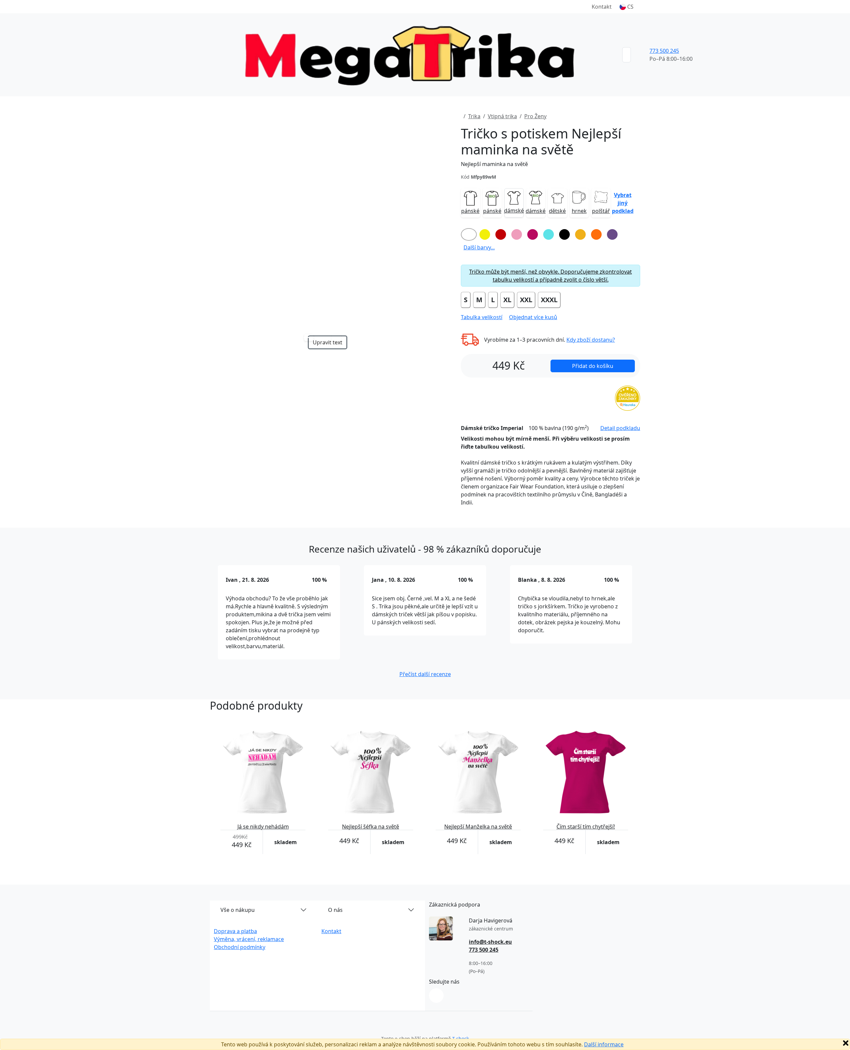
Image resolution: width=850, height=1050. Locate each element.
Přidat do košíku (592, 366)
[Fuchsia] (533, 234)
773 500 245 (664, 50)
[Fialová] (612, 234)
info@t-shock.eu (490, 941)
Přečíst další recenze (425, 674)
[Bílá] (469, 234)
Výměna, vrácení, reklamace (249, 939)
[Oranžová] (596, 234)
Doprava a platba (235, 931)
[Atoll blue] (548, 234)
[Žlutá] (485, 234)
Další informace (604, 1044)
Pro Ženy (535, 116)
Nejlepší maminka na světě (494, 164)
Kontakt (602, 6)
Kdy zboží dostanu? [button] (590, 339)
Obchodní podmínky (239, 947)
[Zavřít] (845, 1043)
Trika (474, 116)
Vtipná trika (502, 116)
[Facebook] (436, 995)
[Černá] (564, 234)
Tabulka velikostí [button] (481, 317)
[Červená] (501, 234)
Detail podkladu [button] (620, 428)
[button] (626, 6)
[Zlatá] (580, 234)
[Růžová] (517, 234)
